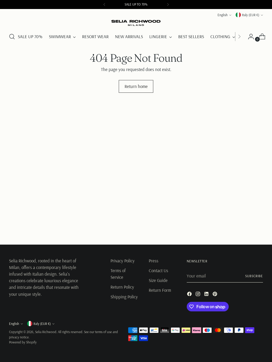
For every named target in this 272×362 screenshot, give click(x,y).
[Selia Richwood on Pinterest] (215, 294)
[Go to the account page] (249, 36)
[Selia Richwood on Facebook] (190, 294)
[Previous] (104, 4)
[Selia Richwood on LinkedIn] (207, 294)
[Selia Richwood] (136, 23)
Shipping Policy (124, 296)
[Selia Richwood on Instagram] (198, 294)
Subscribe (254, 276)
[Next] (168, 4)
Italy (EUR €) (250, 15)
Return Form (160, 290)
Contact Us (158, 270)
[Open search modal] (12, 36)
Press (153, 260)
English (223, 15)
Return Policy (122, 287)
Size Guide (158, 280)
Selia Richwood (45, 332)
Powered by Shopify (23, 342)
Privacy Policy (122, 260)
